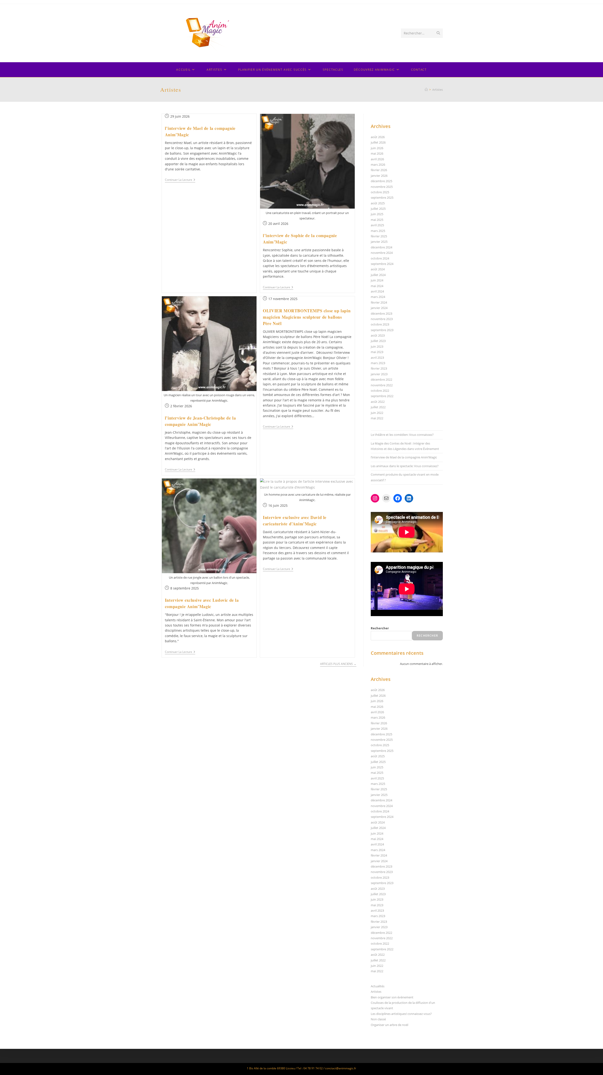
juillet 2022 (378, 407)
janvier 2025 (379, 241)
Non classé (378, 1019)
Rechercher (380, 628)
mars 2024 (378, 297)
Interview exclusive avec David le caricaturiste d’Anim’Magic (294, 520)
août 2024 (378, 269)
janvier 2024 (379, 308)
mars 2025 (378, 231)
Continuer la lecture (180, 180)
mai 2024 (377, 286)
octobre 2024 (380, 258)
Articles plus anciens (338, 664)
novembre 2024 (382, 253)
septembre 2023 (382, 330)
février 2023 (379, 368)
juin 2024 (377, 280)
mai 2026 (377, 153)
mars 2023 (378, 363)
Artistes (437, 89)
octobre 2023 (380, 324)
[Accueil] (426, 89)
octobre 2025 (380, 192)
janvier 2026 (379, 175)
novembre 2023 (382, 319)
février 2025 (379, 236)
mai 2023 (377, 352)
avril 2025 (377, 225)
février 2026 (379, 170)
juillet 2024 (378, 275)
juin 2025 (377, 214)
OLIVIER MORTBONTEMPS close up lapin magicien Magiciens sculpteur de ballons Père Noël (306, 317)
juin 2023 (377, 346)
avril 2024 (377, 291)
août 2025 (378, 203)
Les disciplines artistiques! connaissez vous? (401, 1014)
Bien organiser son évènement (392, 997)
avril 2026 (377, 159)
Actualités (377, 986)
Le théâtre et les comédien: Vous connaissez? (402, 434)
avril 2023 (377, 357)
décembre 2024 (381, 247)
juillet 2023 (378, 341)
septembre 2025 (382, 197)
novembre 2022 (382, 385)
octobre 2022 (380, 390)
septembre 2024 (382, 264)
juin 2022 (377, 413)
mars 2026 (378, 164)
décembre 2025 (381, 181)
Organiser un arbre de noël (389, 1025)
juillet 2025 (378, 208)
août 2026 (378, 137)
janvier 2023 (379, 374)
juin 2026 (377, 148)
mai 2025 (377, 220)
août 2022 (378, 402)
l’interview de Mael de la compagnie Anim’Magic (404, 457)
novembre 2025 (382, 187)
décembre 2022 (381, 379)
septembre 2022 (382, 396)
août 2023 (378, 335)
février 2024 (379, 302)
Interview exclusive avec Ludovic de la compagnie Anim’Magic (202, 603)
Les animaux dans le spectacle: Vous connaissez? (405, 466)
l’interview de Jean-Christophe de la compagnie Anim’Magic (200, 421)
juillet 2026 (378, 142)
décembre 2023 (381, 313)
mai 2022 (377, 418)
